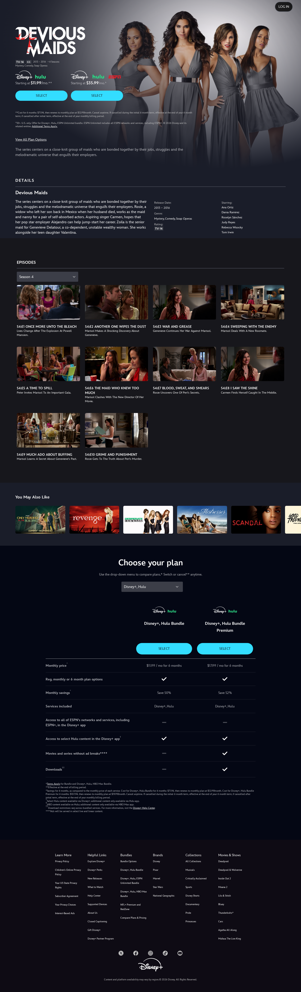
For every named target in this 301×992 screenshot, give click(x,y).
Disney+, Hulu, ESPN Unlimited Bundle (131, 880)
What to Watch (95, 887)
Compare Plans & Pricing (133, 917)
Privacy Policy (62, 861)
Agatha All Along (227, 930)
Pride (188, 912)
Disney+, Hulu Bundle (131, 870)
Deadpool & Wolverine (230, 870)
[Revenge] (94, 520)
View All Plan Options (30, 139)
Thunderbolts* (225, 912)
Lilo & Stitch (224, 895)
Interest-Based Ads (65, 913)
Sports (189, 887)
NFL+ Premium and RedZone (130, 907)
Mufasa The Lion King (229, 938)
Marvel (156, 878)
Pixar (155, 870)
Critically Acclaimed (196, 878)
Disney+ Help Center (144, 808)
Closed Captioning (97, 921)
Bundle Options (128, 861)
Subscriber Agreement (66, 896)
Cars (220, 921)
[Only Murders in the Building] (40, 520)
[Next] (293, 519)
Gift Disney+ (94, 930)
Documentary (192, 904)
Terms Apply (53, 783)
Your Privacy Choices (65, 904)
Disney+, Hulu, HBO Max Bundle (133, 894)
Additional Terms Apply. (44, 126)
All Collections (193, 861)
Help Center (94, 895)
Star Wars (158, 887)
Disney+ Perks (95, 870)
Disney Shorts (192, 895)
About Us (92, 912)
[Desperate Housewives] (148, 520)
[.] (121, 953)
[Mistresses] (202, 520)
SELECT (41, 96)
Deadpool (223, 861)
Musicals (190, 870)
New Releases (95, 878)
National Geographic (163, 895)
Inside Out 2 (224, 878)
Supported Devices (97, 904)
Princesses (191, 921)
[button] (101, 855)
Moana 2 (222, 887)
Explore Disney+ (96, 861)
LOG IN (283, 7)
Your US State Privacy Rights (66, 885)
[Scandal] (256, 520)
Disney (156, 861)
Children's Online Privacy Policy (68, 872)
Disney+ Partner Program (101, 938)
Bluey (221, 904)
